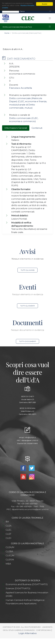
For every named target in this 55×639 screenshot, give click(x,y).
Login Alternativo (27, 633)
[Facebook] (23, 468)
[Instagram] (31, 476)
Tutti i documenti (27, 341)
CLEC (8, 529)
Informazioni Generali (15, 128)
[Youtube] (23, 476)
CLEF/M (10, 559)
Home (6, 33)
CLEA (8, 525)
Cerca (22, 11)
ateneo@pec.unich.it (29, 440)
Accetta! (44, 4)
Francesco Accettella (20, 88)
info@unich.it (30, 437)
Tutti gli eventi (27, 306)
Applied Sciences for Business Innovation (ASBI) (27, 594)
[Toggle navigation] (50, 11)
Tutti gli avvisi (27, 270)
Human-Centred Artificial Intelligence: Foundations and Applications (25, 602)
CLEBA (9, 551)
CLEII (8, 538)
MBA (8, 563)
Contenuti (37, 128)
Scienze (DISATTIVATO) (18, 588)
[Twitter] (31, 468)
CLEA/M (10, 547)
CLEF (8, 534)
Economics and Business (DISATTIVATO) (27, 584)
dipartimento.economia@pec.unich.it (30, 509)
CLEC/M (10, 555)
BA (7, 521)
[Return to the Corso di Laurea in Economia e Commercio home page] (27, 18)
